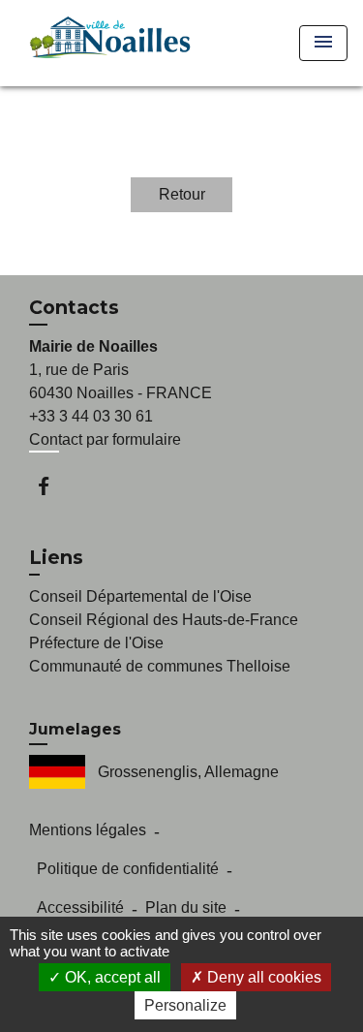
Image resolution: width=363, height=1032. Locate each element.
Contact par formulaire (105, 439)
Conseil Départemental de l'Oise (140, 596)
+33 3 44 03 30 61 (91, 416)
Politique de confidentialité (128, 868)
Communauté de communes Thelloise (159, 666)
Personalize (185, 1005)
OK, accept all (111, 977)
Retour (182, 194)
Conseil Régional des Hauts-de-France (163, 619)
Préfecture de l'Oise (96, 643)
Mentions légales (87, 830)
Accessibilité (80, 907)
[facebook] (52, 486)
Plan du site (186, 907)
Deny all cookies (262, 977)
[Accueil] (106, 43)
